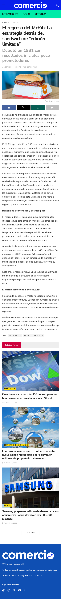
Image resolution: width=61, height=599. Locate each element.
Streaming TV (10, 14)
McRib (27, 335)
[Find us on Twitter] (14, 590)
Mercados (9, 389)
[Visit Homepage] (30, 5)
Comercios (14, 22)
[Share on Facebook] (9, 107)
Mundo (8, 505)
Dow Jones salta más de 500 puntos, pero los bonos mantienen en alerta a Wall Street (29, 396)
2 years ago (7, 67)
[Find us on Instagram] (9, 590)
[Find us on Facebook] (24, 590)
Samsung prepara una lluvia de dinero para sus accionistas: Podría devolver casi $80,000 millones (30, 515)
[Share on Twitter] (23, 107)
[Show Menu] (3, 5)
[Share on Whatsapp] (38, 107)
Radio (26, 14)
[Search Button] (57, 5)
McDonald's (15, 335)
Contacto (37, 575)
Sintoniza (40, 14)
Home (4, 22)
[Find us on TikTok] (3, 590)
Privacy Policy (23, 575)
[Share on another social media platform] (52, 107)
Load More (30, 533)
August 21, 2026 (10, 403)
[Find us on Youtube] (19, 590)
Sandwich (38, 335)
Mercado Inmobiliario (16, 445)
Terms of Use (8, 575)
